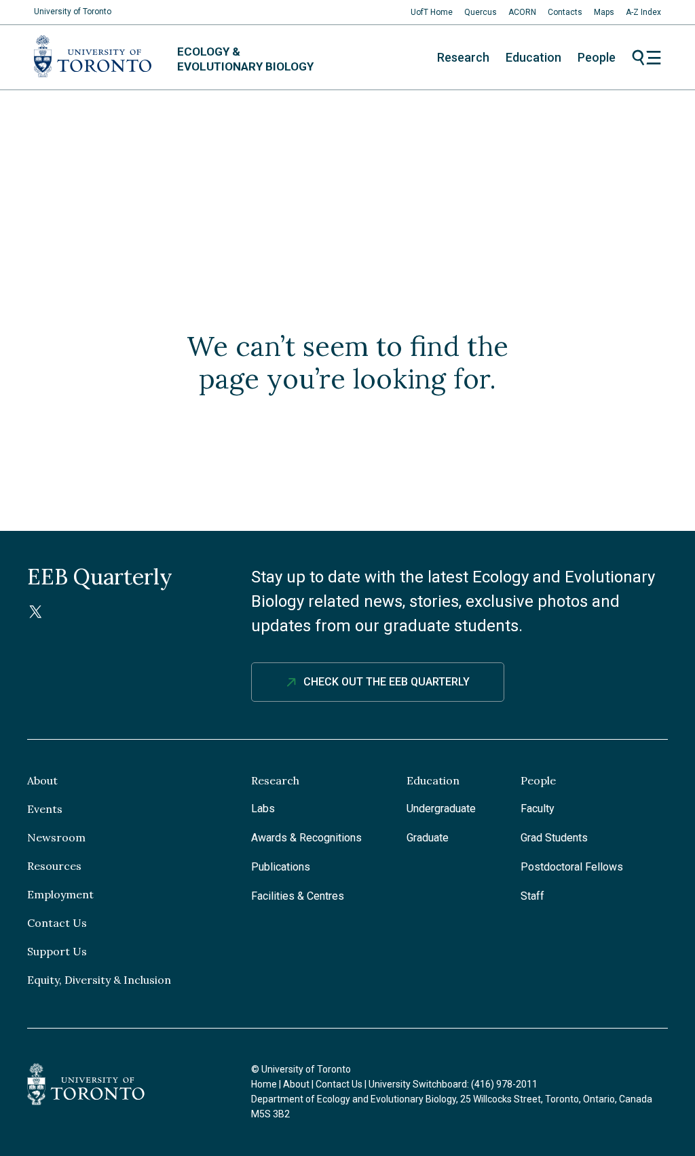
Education (533, 57)
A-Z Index (643, 12)
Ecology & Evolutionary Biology (245, 59)
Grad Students (554, 837)
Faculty (538, 808)
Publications (280, 866)
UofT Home (432, 12)
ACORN (522, 12)
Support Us (57, 951)
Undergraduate (441, 808)
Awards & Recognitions (306, 837)
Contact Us (57, 923)
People (597, 57)
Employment (60, 894)
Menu (646, 57)
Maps (604, 12)
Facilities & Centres (297, 896)
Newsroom (56, 837)
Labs (263, 808)
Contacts (565, 12)
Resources (54, 866)
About (42, 780)
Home (264, 1084)
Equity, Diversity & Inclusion (99, 979)
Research (463, 57)
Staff (532, 896)
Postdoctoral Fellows (572, 866)
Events (44, 809)
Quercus (480, 12)
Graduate (428, 837)
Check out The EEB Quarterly (386, 681)
